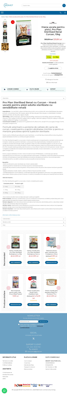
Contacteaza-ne (7, 372)
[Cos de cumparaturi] (65, 12)
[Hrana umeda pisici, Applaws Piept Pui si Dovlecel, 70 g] (51, 282)
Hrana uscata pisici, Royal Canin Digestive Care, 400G (33, 292)
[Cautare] (64, 5)
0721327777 (34, 349)
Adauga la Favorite (52, 79)
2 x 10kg (55, 57)
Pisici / (7, 16)
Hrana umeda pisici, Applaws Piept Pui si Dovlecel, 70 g (51, 292)
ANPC (4, 378)
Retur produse (28, 369)
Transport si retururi (29, 367)
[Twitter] (33, 338)
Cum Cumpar (28, 361)
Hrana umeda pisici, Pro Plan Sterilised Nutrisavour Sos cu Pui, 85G (33, 252)
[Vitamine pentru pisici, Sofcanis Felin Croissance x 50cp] (51, 242)
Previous (5, 20)
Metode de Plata (29, 365)
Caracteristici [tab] (6, 218)
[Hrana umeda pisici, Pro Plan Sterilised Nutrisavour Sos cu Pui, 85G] (33, 242)
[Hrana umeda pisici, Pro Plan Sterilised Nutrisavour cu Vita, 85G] (15, 242)
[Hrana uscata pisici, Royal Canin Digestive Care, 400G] (33, 282)
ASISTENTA (7, 369)
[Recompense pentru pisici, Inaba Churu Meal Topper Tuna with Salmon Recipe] (15, 282)
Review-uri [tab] (6, 222)
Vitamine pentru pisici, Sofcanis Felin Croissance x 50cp (51, 252)
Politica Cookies (7, 365)
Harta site (5, 376)
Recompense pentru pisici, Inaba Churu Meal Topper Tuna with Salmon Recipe (15, 292)
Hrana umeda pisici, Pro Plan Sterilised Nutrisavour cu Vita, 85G (15, 252)
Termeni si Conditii (8, 361)
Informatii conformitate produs (11, 215)
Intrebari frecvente (8, 374)
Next (5, 51)
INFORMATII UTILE (9, 357)
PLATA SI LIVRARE (30, 357)
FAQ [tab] (4, 225)
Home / (3, 16)
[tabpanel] (24, 33)
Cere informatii (52, 82)
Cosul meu (27, 363)
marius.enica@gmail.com (34, 351)
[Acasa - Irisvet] (10, 5)
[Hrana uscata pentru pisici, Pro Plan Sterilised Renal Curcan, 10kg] (24, 33)
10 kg (49, 57)
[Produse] (2, 13)
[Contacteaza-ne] (61, 12)
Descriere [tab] (5, 98)
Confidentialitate (7, 363)
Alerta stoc (53, 68)
